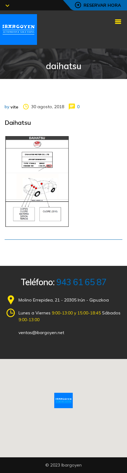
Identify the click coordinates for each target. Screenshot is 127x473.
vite (14, 107)
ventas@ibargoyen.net (41, 332)
